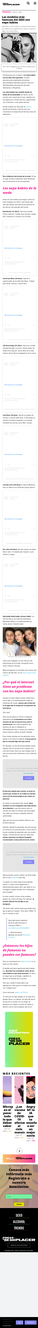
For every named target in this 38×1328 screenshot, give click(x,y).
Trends (6, 11)
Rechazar (30, 1322)
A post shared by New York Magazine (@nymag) (19, 170)
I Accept (29, 778)
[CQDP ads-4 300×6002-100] (19, 1013)
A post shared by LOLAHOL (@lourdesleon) (19, 543)
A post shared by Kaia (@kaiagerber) (19, 272)
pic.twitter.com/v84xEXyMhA (18, 928)
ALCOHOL (19, 1221)
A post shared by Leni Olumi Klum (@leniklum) (20, 479)
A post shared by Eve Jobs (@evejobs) (19, 610)
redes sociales (26, 961)
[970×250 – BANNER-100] (19, 1155)
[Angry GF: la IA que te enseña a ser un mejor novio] (30, 1090)
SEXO (19, 1215)
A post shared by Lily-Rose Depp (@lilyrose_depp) (19, 409)
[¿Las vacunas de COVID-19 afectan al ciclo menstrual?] (18, 1090)
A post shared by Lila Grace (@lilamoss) (19, 339)
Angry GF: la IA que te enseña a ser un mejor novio (31, 1121)
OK (20, 1322)
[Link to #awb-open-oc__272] (28, 3)
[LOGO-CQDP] (11, 4)
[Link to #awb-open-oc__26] (35, 3)
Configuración (7, 1325)
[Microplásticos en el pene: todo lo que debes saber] (7, 1090)
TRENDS (19, 1227)
